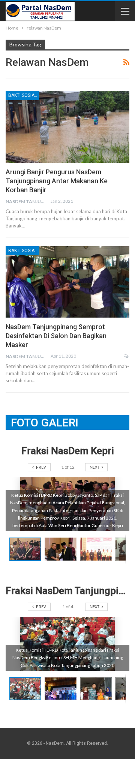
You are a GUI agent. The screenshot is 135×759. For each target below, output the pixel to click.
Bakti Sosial (22, 95)
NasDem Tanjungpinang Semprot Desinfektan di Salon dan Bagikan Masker (56, 336)
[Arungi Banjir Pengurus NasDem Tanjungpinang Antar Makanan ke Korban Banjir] (67, 126)
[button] (62, 549)
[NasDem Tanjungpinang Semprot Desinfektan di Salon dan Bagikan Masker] (67, 282)
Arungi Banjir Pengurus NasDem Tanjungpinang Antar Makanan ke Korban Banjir (57, 181)
